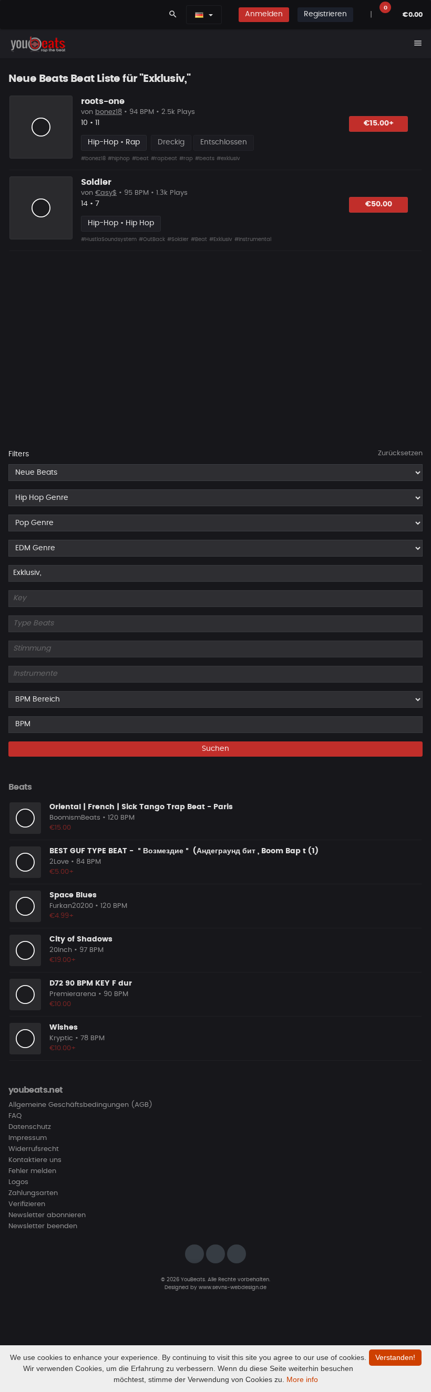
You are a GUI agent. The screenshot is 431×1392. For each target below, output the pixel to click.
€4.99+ (61, 916)
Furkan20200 (71, 906)
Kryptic (61, 1038)
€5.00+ (61, 871)
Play (41, 127)
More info (302, 1379)
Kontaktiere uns (34, 1160)
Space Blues (73, 895)
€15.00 (60, 827)
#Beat (199, 239)
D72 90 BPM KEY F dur (90, 983)
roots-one (103, 101)
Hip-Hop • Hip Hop (121, 223)
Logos (18, 1182)
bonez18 (108, 112)
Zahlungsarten (33, 1193)
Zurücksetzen (400, 453)
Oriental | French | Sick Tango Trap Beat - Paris (141, 807)
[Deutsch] (199, 15)
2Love (59, 862)
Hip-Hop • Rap (114, 142)
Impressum (27, 1138)
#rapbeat (164, 158)
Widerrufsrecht (33, 1149)
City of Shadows (80, 939)
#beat (140, 158)
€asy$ (106, 193)
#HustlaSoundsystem (109, 239)
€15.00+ (379, 123)
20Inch (60, 950)
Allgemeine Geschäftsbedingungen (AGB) (80, 1105)
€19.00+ (62, 960)
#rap (186, 158)
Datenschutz (29, 1127)
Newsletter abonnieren (47, 1215)
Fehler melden (32, 1171)
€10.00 (60, 1004)
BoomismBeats (74, 817)
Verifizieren (26, 1204)
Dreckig (171, 142)
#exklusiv (228, 158)
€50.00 (378, 204)
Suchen (215, 748)
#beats (204, 158)
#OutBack (152, 239)
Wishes (63, 1027)
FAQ (15, 1116)
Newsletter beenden (42, 1226)
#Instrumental (252, 239)
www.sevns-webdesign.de (232, 1287)
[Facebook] (215, 1253)
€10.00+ (62, 1048)
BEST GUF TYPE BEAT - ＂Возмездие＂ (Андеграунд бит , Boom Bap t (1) (184, 851)
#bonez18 (93, 158)
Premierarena (72, 994)
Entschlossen (223, 142)
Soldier (96, 182)
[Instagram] (194, 1253)
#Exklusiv (220, 239)
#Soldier (178, 239)
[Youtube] (236, 1253)
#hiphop (119, 158)
